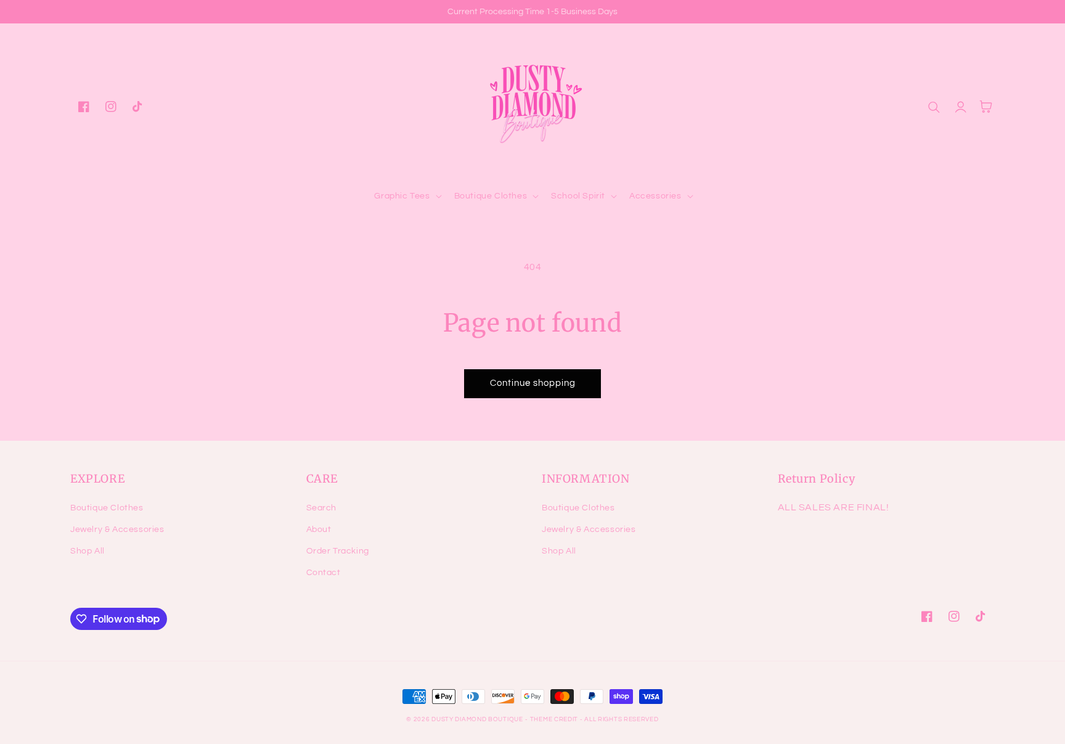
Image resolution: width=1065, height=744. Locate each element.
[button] (406, 196)
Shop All (87, 551)
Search (321, 508)
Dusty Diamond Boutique (477, 719)
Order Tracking (337, 551)
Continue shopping (533, 383)
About (319, 529)
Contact (323, 572)
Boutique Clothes (107, 508)
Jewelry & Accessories (117, 529)
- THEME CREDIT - (554, 719)
